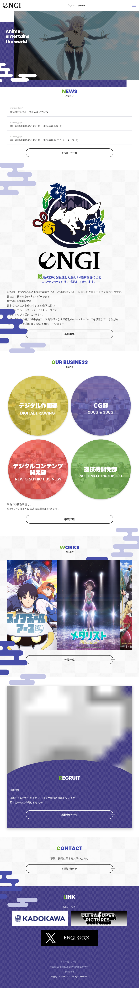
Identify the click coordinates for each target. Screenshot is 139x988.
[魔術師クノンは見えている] (84, 605)
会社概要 (69, 334)
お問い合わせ (69, 868)
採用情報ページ (69, 814)
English (71, 5)
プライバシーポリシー (69, 962)
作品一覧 (69, 659)
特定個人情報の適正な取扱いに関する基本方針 (69, 966)
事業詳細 (69, 519)
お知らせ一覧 (69, 152)
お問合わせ (69, 971)
